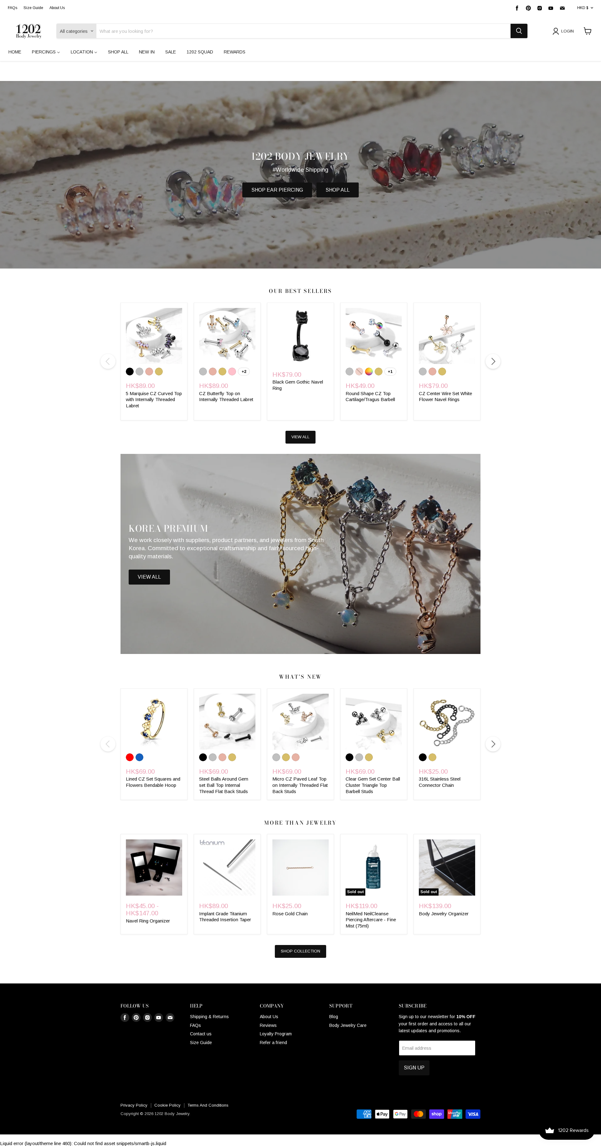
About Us (57, 8)
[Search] (519, 31)
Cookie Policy (167, 1105)
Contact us (201, 1033)
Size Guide (33, 8)
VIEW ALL (300, 437)
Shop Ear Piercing (277, 190)
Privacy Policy (134, 1105)
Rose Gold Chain (290, 913)
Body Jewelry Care (348, 1025)
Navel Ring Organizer (148, 920)
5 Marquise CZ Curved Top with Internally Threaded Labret (154, 399)
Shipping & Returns (209, 1016)
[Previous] (108, 361)
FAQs (12, 8)
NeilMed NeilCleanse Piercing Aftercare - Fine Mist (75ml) (371, 919)
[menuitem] (15, 51)
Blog (333, 1016)
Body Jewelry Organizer (444, 913)
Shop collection (300, 951)
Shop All (338, 190)
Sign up (414, 1067)
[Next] (493, 361)
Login (567, 31)
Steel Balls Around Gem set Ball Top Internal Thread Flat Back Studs (223, 785)
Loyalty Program (276, 1033)
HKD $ (582, 8)
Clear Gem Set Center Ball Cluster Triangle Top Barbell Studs (373, 785)
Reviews (268, 1025)
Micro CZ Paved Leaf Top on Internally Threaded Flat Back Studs (300, 785)
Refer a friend (273, 1042)
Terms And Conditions (208, 1105)
